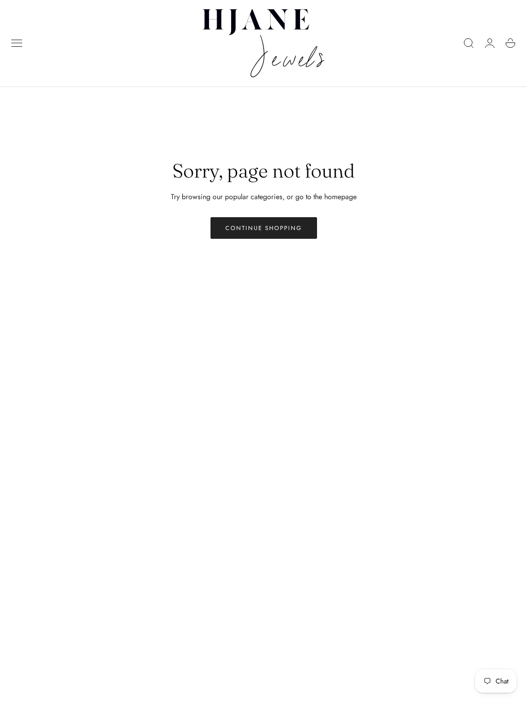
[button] (17, 43)
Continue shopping (263, 228)
